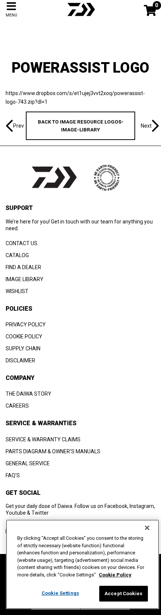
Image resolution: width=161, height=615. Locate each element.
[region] (82, 564)
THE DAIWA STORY (28, 394)
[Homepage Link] (80, 17)
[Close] (147, 528)
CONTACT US (21, 243)
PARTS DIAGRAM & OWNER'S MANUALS (53, 451)
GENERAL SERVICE (28, 463)
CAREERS (17, 406)
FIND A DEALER (23, 267)
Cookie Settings (60, 593)
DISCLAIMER (20, 360)
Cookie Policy (115, 575)
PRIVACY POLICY (26, 325)
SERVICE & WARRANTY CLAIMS (43, 439)
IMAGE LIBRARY (24, 279)
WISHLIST (17, 291)
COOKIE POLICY (24, 337)
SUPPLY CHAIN (23, 348)
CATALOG (17, 255)
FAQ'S (13, 475)
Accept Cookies (123, 593)
